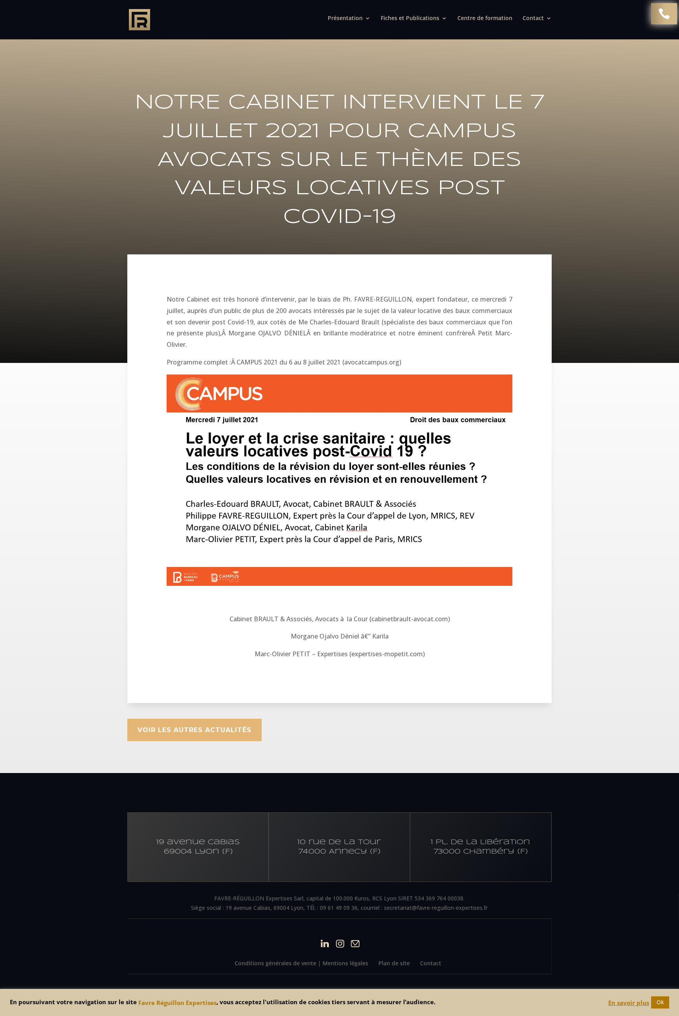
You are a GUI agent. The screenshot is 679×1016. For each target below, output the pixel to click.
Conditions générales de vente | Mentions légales (301, 963)
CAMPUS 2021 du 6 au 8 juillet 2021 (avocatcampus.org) (319, 362)
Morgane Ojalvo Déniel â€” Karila (340, 636)
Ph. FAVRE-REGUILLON (377, 299)
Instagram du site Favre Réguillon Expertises (340, 943)
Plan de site (394, 963)
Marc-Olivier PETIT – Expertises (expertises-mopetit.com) (340, 654)
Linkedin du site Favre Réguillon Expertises (325, 943)
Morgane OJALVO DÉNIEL (267, 333)
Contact (430, 963)
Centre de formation (484, 18)
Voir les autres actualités (194, 730)
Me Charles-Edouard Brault (339, 322)
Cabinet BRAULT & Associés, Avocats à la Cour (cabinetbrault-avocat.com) (339, 619)
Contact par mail (355, 943)
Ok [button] (660, 1002)
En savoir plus (628, 1002)
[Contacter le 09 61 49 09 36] (664, 13)
